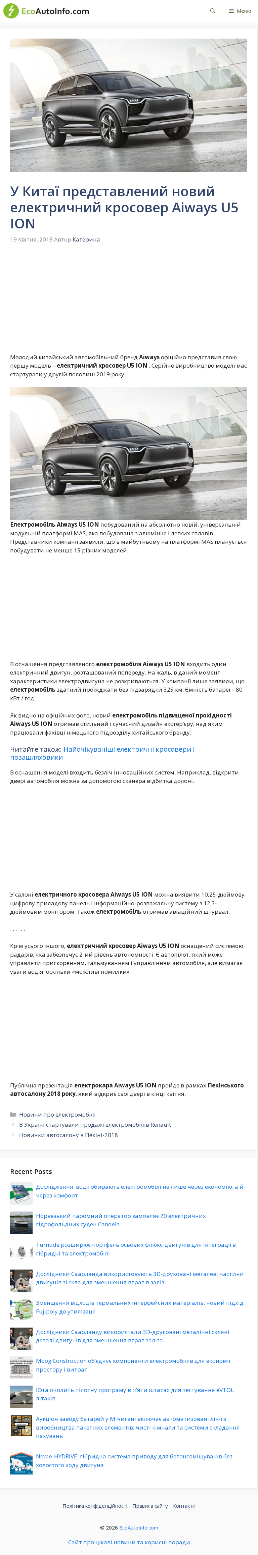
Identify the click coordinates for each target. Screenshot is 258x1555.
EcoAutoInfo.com (138, 1527)
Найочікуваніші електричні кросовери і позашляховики (102, 753)
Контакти (184, 1505)
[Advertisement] (128, 303)
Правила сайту (150, 1505)
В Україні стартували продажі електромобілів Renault (95, 1124)
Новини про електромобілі (57, 1114)
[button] (213, 11)
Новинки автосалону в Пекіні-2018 (68, 1135)
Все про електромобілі (142, 10)
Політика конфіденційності (94, 1505)
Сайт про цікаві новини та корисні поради (129, 1542)
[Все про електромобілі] (46, 11)
